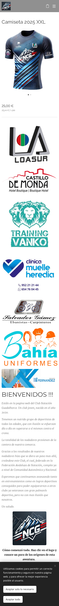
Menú (54, 6)
